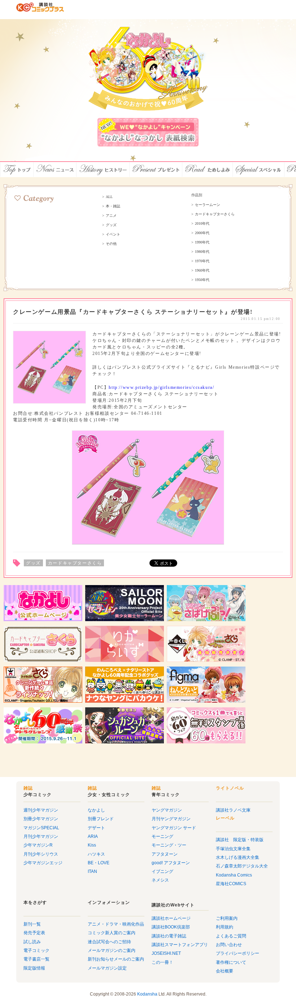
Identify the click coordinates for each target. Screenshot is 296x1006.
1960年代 (202, 270)
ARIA (93, 836)
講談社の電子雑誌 (169, 936)
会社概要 (224, 971)
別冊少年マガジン (40, 818)
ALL (109, 197)
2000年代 (202, 233)
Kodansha (147, 994)
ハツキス (96, 854)
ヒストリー (103, 169)
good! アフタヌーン (171, 862)
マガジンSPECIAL (41, 827)
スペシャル (258, 169)
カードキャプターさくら (215, 214)
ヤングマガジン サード (174, 827)
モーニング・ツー (169, 845)
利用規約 (224, 927)
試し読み (32, 941)
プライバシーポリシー (237, 953)
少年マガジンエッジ (42, 862)
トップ (17, 169)
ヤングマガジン (167, 810)
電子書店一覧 (36, 959)
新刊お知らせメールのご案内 (116, 959)
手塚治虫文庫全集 (233, 848)
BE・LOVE (98, 862)
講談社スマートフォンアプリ (180, 944)
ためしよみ (207, 169)
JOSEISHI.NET (166, 953)
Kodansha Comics (234, 875)
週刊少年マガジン (40, 810)
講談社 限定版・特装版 (240, 839)
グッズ (111, 225)
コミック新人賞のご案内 (111, 932)
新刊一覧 (32, 924)
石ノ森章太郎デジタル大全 (242, 866)
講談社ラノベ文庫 (233, 810)
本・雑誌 (113, 206)
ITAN (92, 871)
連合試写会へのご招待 (109, 941)
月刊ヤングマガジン (171, 818)
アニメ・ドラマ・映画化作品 (116, 924)
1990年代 (202, 242)
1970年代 (202, 261)
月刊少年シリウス (40, 854)
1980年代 (202, 252)
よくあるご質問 (231, 936)
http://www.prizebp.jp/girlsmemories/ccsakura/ (161, 387)
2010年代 (202, 223)
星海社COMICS (231, 883)
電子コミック (36, 950)
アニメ (111, 216)
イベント (113, 234)
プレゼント (156, 169)
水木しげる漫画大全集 (237, 857)
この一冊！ (162, 962)
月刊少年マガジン (40, 836)
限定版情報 (34, 968)
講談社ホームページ (171, 918)
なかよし (96, 810)
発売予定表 (34, 932)
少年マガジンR (38, 845)
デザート (96, 827)
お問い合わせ (229, 944)
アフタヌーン (165, 854)
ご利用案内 (227, 918)
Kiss (92, 845)
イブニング (162, 871)
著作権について (231, 962)
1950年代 (202, 280)
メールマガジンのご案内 (111, 950)
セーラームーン (207, 205)
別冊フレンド (101, 818)
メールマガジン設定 (107, 968)
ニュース (55, 169)
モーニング (162, 836)
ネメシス (160, 880)
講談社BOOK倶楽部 (171, 927)
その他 (111, 244)
